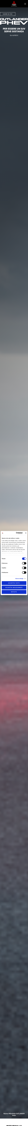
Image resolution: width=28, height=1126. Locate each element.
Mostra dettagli (19, 578)
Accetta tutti (14, 583)
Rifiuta (14, 592)
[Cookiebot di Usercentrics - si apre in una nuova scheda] (16, 533)
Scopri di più (7, 14)
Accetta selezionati (14, 587)
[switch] (24, 563)
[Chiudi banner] (25, 533)
